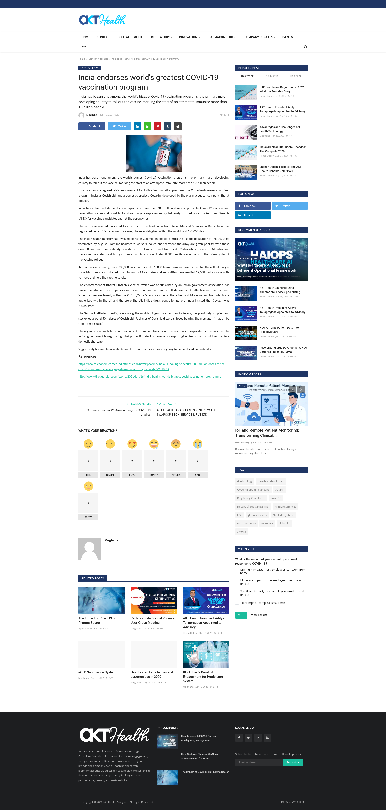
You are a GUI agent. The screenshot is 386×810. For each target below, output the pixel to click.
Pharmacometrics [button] (221, 37)
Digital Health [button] (130, 37)
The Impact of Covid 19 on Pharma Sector (97, 620)
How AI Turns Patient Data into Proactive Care (279, 329)
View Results (259, 615)
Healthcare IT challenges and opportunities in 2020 (152, 674)
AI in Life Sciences (285, 506)
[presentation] (292, 389)
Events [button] (288, 37)
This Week (247, 76)
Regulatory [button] (160, 37)
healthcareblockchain (271, 481)
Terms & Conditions (293, 801)
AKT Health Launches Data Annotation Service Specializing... (281, 290)
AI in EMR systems (283, 515)
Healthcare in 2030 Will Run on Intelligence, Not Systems (198, 738)
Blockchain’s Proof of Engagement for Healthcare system (203, 676)
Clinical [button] (103, 37)
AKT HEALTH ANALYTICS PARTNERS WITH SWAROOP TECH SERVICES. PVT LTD (186, 412)
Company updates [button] (258, 37)
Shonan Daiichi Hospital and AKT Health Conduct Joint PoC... (281, 169)
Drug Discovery (246, 523)
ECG (239, 515)
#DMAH (279, 489)
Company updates (98, 58)
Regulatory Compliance (251, 498)
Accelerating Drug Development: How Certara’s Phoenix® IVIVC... (283, 349)
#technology (244, 481)
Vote (241, 615)
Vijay (81, 628)
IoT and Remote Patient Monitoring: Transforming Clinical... (267, 433)
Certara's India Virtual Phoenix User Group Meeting (152, 620)
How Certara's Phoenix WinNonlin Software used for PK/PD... (200, 756)
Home (86, 37)
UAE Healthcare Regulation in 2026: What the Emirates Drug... (282, 89)
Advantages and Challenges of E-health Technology (281, 129)
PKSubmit (267, 523)
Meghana (91, 114)
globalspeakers (257, 515)
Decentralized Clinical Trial (253, 506)
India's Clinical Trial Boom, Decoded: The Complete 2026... (283, 149)
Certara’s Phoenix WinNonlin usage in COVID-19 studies (119, 412)
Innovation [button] (188, 37)
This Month (271, 76)
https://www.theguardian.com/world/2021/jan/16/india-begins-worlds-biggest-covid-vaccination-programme (149, 376)
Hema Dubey (190, 632)
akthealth (284, 523)
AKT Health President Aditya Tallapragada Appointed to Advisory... (203, 622)
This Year (295, 76)
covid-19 (276, 498)
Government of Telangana (253, 489)
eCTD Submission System (97, 672)
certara (241, 532)
